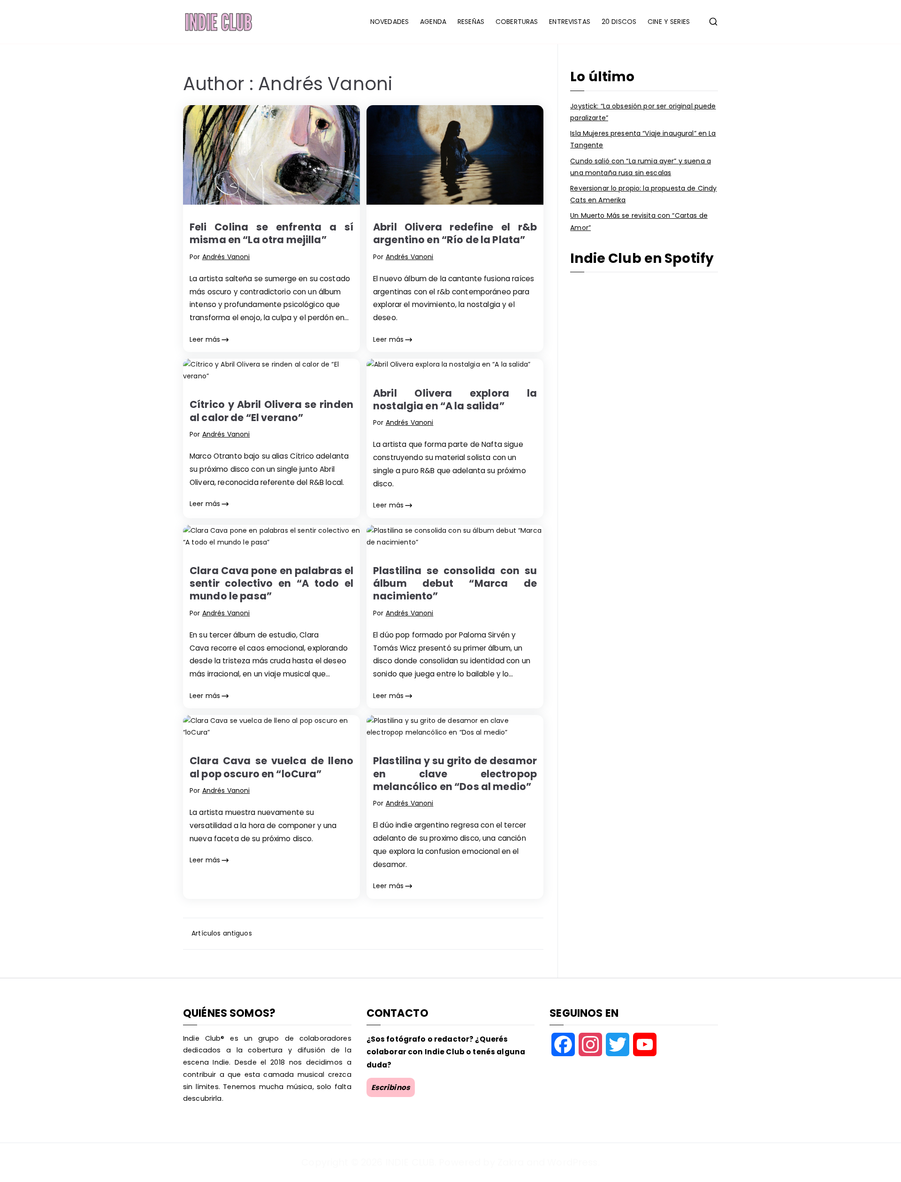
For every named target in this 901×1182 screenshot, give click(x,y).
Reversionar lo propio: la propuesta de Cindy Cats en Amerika (643, 194)
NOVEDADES (389, 21)
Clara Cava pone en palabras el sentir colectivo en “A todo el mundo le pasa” (271, 583)
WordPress (572, 1162)
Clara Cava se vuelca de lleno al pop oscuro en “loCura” (271, 767)
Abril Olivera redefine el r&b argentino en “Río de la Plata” (455, 233)
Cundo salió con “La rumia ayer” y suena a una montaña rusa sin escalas (640, 166)
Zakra (510, 1162)
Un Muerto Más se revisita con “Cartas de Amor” (639, 221)
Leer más (205, 339)
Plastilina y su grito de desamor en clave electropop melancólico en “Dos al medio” (455, 773)
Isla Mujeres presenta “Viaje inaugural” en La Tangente (643, 139)
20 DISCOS (619, 21)
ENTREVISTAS (569, 21)
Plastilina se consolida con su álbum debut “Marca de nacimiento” (455, 583)
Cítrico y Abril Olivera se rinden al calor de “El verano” (271, 411)
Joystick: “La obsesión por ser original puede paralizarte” (643, 112)
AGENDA (433, 21)
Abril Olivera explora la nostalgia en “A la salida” (455, 399)
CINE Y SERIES (669, 21)
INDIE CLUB (410, 1162)
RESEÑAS (471, 21)
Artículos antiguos (221, 933)
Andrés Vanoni (226, 256)
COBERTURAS (517, 21)
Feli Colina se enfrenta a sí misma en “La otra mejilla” (271, 233)
